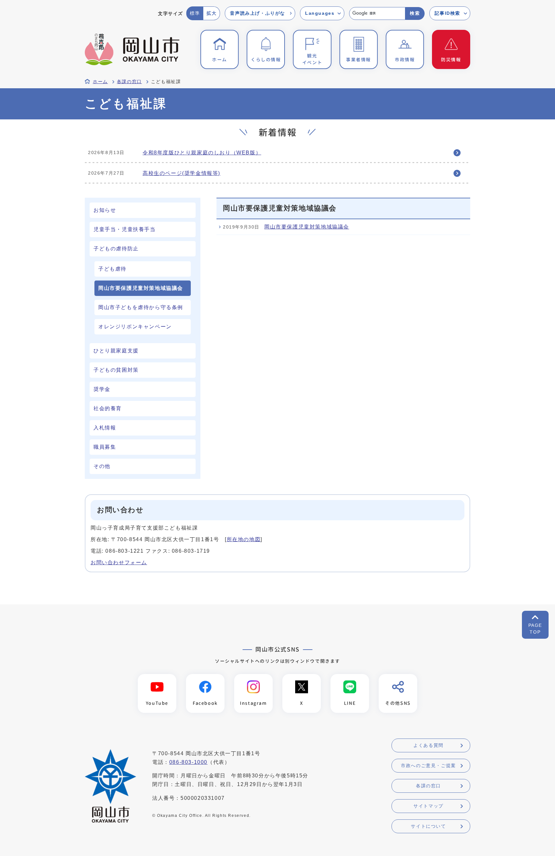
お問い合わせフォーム (119, 562)
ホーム (100, 81)
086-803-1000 (188, 762)
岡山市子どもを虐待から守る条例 (140, 307)
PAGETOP (535, 629)
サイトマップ (428, 805)
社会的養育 (107, 408)
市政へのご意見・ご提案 (428, 765)
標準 (195, 13)
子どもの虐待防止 (116, 248)
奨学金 (101, 389)
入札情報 (104, 427)
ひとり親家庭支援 (116, 350)
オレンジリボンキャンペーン (135, 326)
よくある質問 (428, 745)
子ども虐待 (112, 269)
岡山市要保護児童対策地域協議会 (306, 226)
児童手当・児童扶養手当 (124, 229)
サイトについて (428, 826)
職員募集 (104, 447)
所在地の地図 (244, 539)
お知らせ (104, 210)
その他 (101, 466)
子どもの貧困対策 (116, 370)
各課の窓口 (129, 81)
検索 (415, 13)
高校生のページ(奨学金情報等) (181, 173)
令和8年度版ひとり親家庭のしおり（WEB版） (202, 152)
